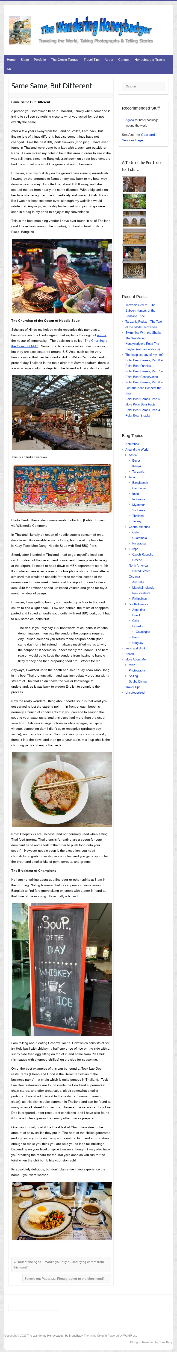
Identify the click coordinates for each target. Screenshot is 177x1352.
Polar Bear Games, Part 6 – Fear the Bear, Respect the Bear (143, 388)
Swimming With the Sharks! (143, 332)
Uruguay (137, 643)
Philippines (139, 598)
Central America (139, 527)
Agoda (129, 120)
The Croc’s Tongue (65, 59)
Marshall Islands (143, 587)
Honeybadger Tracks (150, 59)
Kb (9, 69)
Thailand (138, 516)
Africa (133, 455)
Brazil (136, 615)
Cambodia (139, 488)
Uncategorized (135, 692)
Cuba (135, 532)
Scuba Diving (138, 681)
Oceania (134, 576)
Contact (124, 59)
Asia (132, 477)
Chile (135, 620)
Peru (135, 637)
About (109, 59)
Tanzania (138, 471)
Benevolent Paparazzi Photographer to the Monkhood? (66, 1278)
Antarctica (132, 444)
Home (11, 59)
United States (141, 571)
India (135, 493)
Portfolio (40, 59)
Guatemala (139, 538)
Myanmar (138, 505)
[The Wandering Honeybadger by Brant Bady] (86, 31)
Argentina (138, 609)
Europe (133, 549)
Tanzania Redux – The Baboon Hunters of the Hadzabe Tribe (140, 310)
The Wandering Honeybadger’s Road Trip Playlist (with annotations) (142, 343)
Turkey (137, 521)
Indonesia (138, 499)
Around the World (136, 449)
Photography (137, 670)
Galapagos (143, 632)
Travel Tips (92, 59)
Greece (137, 560)
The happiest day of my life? (144, 354)
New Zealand (141, 593)
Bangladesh (140, 482)
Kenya (136, 466)
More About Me (135, 659)
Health (129, 654)
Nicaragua (139, 543)
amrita (101, 335)
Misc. (132, 665)
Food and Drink (135, 648)
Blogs (25, 59)
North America (138, 565)
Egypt (136, 460)
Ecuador (137, 626)
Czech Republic (142, 554)
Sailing (133, 676)
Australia (138, 582)
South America (138, 604)
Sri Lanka (138, 510)
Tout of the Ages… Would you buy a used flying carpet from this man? (58, 1264)
